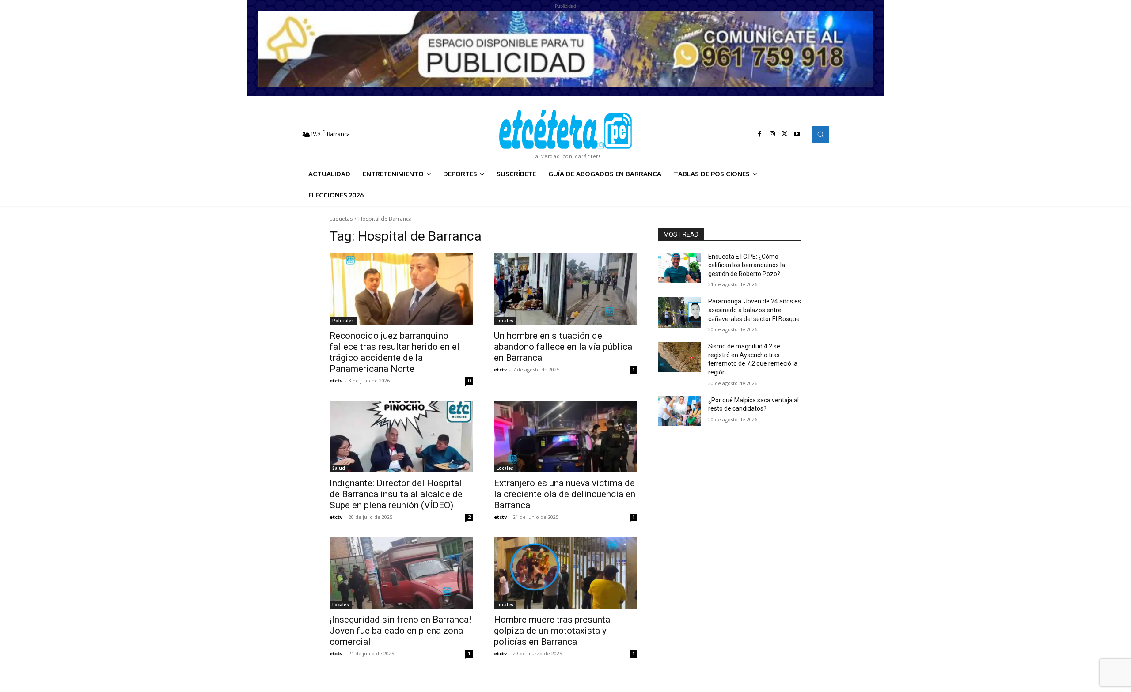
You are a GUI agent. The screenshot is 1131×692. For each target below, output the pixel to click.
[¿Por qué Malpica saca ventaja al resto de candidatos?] (679, 411)
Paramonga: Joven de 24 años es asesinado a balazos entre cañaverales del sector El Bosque (754, 310)
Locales (505, 321)
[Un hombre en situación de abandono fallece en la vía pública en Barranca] (565, 289)
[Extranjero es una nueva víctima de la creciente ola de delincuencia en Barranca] (565, 436)
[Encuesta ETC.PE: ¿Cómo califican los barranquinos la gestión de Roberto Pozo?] (679, 268)
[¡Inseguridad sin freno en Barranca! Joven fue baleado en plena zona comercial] (401, 573)
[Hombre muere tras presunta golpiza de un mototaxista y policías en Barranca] (565, 573)
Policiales (343, 321)
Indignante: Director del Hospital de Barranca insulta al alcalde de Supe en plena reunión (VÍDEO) (396, 494)
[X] (784, 134)
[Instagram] (772, 134)
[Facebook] (760, 134)
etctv (336, 380)
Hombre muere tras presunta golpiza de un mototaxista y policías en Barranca (552, 630)
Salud (338, 468)
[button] (820, 134)
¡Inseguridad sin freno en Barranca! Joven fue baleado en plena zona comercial (400, 630)
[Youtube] (797, 134)
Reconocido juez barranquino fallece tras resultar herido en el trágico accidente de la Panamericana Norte (394, 352)
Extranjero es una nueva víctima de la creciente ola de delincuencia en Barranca (564, 494)
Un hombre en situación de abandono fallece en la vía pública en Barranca (563, 346)
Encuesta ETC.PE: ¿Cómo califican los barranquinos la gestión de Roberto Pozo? (746, 265)
